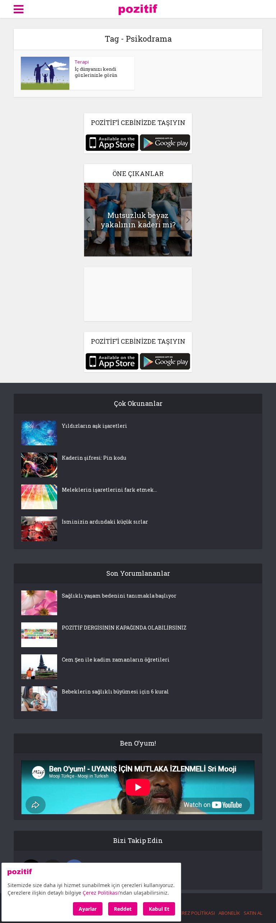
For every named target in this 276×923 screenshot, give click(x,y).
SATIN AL (253, 913)
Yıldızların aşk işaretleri (94, 425)
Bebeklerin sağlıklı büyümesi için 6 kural (115, 691)
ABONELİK (229, 913)
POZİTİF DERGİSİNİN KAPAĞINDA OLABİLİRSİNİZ (124, 627)
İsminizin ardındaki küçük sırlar (105, 521)
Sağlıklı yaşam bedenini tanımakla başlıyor (119, 595)
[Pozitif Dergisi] (138, 8)
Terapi (82, 62)
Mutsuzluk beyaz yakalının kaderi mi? (138, 219)
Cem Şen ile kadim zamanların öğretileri (116, 659)
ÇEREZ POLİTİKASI (195, 913)
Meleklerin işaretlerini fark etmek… (109, 489)
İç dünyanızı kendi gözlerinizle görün (96, 72)
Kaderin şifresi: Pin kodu (94, 457)
